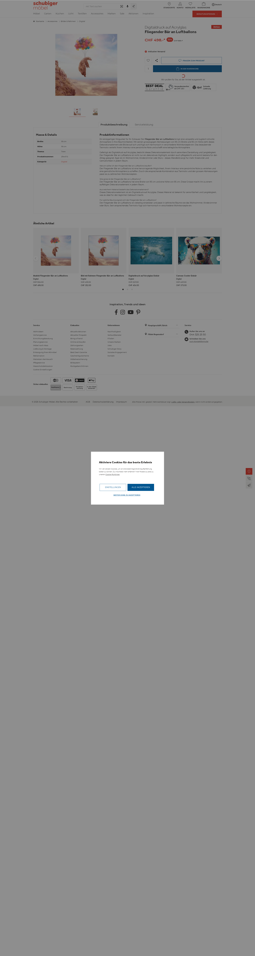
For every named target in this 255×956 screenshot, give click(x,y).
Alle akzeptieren (141, 487)
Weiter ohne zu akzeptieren (126, 495)
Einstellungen (113, 487)
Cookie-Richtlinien (112, 474)
